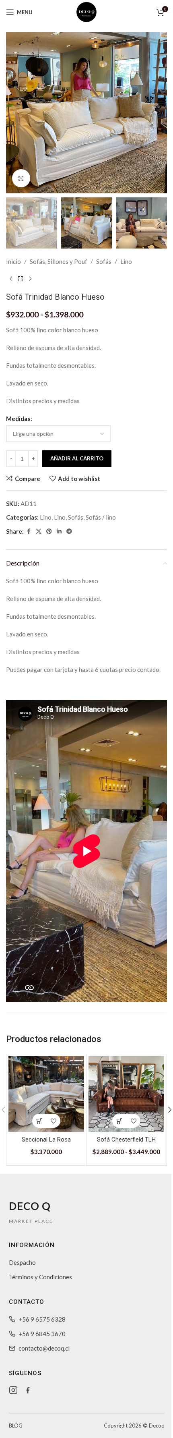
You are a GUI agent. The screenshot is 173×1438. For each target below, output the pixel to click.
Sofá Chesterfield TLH (126, 1139)
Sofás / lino (101, 517)
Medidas (18, 418)
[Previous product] (11, 279)
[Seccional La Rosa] (46, 1094)
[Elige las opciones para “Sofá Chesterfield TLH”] (119, 1121)
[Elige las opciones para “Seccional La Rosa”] (39, 1121)
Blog (16, 1425)
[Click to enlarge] (21, 178)
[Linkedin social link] (59, 531)
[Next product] (30, 279)
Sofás (103, 261)
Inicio (13, 261)
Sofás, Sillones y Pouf (58, 261)
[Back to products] (20, 279)
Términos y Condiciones (40, 1277)
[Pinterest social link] (49, 531)
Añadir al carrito (76, 458)
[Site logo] (86, 11)
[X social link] (38, 531)
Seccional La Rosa (46, 1139)
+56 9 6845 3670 (42, 1333)
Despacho (22, 1262)
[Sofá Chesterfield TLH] (126, 1094)
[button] (14, 113)
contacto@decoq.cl (44, 1348)
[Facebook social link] (28, 531)
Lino (126, 261)
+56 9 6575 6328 (42, 1319)
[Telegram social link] (69, 531)
